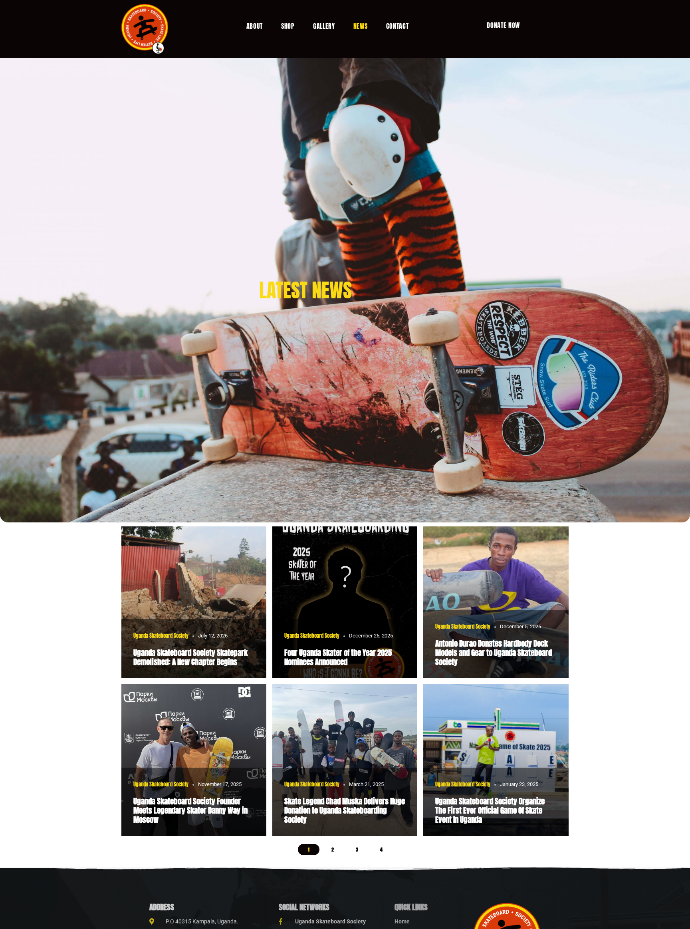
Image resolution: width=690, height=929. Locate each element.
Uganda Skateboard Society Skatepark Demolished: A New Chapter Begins (190, 657)
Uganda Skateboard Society (160, 635)
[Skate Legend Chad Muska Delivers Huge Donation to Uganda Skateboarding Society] (345, 760)
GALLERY (324, 26)
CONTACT (397, 26)
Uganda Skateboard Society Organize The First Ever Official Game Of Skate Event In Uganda (490, 810)
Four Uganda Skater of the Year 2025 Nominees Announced (338, 657)
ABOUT (254, 26)
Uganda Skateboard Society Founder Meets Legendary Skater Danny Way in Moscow (190, 810)
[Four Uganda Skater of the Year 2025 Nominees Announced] (345, 602)
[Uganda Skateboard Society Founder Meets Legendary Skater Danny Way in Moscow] (194, 760)
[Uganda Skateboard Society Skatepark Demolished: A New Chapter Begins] (194, 602)
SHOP (288, 26)
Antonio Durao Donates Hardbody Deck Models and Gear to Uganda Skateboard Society (493, 652)
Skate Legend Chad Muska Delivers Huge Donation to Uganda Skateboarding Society (344, 810)
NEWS (360, 26)
